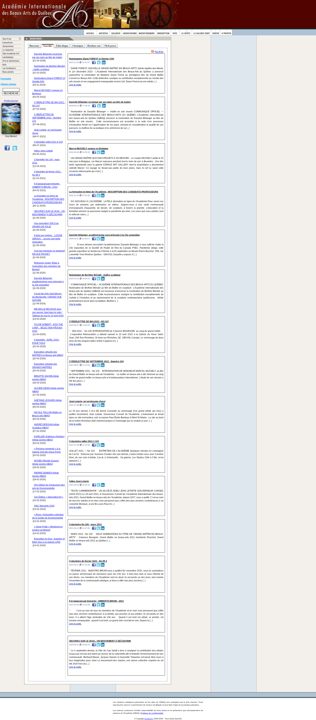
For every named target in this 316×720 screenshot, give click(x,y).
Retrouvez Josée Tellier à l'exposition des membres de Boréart (46, 266)
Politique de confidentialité (152, 713)
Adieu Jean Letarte (43, 150)
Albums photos (8, 84)
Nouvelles (47, 46)
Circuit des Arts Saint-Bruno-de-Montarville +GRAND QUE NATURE (47, 297)
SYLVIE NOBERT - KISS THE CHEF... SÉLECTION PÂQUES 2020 (47, 327)
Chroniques (77, 46)
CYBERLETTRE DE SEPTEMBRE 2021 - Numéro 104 (46, 117)
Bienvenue (34, 46)
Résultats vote (94, 46)
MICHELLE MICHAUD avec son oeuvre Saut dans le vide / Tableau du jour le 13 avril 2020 (48, 312)
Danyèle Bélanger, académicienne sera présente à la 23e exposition (48, 281)
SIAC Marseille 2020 (44, 506)
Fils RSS (159, 52)
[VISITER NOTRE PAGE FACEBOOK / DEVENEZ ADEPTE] (7, 150)
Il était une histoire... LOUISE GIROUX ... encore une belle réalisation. (47, 238)
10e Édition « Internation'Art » (48, 497)
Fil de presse (110, 46)
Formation (6, 78)
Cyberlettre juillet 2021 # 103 (48, 142)
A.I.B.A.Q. (149, 719)
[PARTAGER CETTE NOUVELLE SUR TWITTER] (99, 62)
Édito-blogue (62, 46)
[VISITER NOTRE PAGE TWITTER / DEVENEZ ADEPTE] (15, 150)
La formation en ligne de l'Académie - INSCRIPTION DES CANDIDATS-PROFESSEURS (48, 199)
